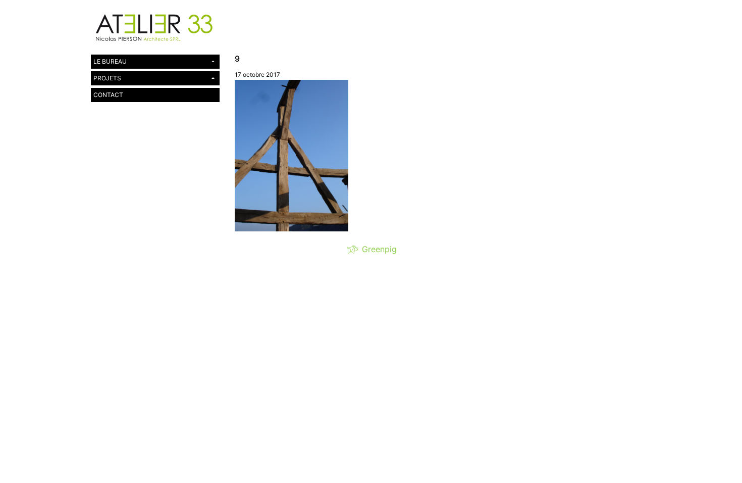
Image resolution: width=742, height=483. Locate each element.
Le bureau (110, 61)
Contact (108, 95)
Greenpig (377, 249)
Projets (107, 78)
